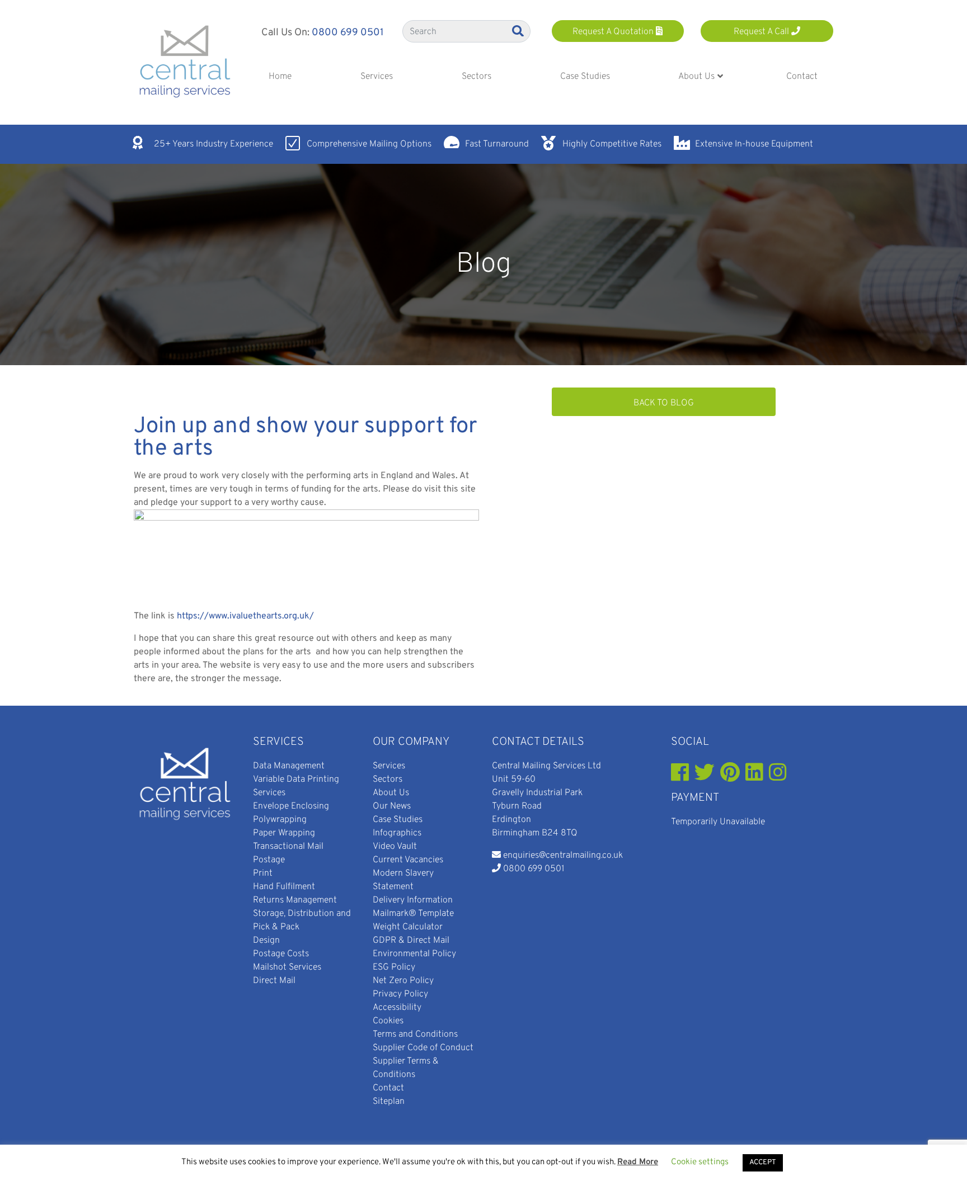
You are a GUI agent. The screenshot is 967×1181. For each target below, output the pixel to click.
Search (518, 30)
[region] (483, 264)
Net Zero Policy (403, 980)
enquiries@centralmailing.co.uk (563, 855)
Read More (637, 1162)
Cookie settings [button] (700, 1162)
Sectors (387, 779)
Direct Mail (274, 980)
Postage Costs (281, 954)
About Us (391, 793)
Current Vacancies (408, 860)
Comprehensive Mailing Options (369, 144)
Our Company (411, 742)
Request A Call (762, 31)
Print (263, 873)
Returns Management (295, 900)
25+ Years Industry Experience (213, 144)
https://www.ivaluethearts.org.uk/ (245, 616)
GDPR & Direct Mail (411, 940)
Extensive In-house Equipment (754, 144)
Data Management (289, 766)
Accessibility (397, 1007)
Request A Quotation (614, 31)
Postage (269, 860)
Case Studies (398, 819)
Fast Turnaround (497, 144)
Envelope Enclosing (291, 806)
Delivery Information (413, 900)
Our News (392, 806)
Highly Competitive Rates (611, 144)
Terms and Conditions (415, 1034)
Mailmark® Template (413, 913)
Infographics (397, 833)
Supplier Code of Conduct (423, 1048)
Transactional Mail (288, 846)
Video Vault (395, 846)
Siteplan (389, 1101)
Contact (388, 1088)
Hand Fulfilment (284, 886)
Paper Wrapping (284, 833)
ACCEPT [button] (762, 1162)
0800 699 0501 (348, 32)
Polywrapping (280, 819)
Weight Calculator (408, 927)
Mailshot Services (287, 967)
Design (266, 940)
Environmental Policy (414, 954)
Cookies (388, 1021)
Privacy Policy (400, 994)
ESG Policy (394, 967)
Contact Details (538, 742)
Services (278, 742)
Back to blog (663, 403)
